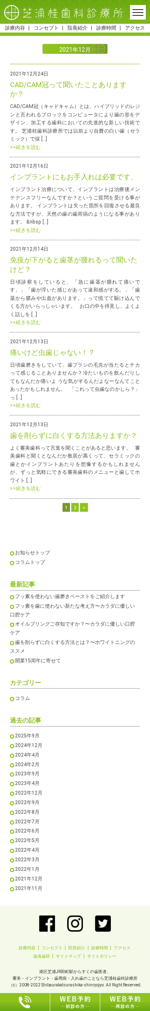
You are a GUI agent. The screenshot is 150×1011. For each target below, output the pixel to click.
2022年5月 (27, 840)
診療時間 (106, 28)
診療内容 (15, 28)
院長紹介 (78, 28)
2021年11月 (28, 888)
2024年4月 (27, 755)
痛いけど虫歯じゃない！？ (52, 352)
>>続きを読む (25, 147)
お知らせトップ (32, 553)
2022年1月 (27, 869)
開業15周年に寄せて (38, 661)
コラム (22, 698)
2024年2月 (27, 764)
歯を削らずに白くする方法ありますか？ (74, 435)
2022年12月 (28, 793)
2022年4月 (27, 850)
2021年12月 (28, 879)
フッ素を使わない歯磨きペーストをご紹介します (70, 596)
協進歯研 (41, 956)
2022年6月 (27, 831)
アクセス (135, 28)
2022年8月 (27, 812)
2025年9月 (27, 736)
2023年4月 (27, 783)
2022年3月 (27, 860)
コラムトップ (30, 562)
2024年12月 (28, 745)
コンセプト (46, 28)
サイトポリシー (101, 956)
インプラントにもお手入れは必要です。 (74, 177)
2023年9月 (27, 774)
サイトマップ (68, 956)
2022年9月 (27, 802)
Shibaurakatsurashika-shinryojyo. (73, 985)
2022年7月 (27, 822)
